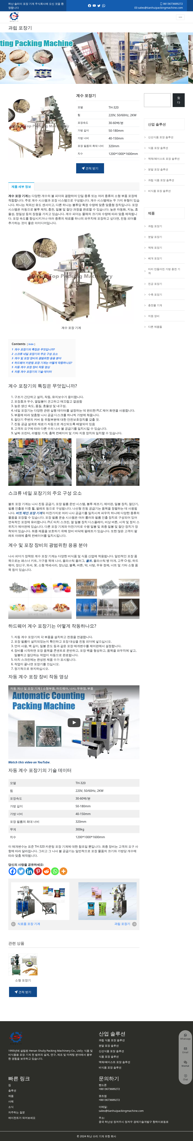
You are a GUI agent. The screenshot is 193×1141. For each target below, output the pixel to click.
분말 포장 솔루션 (158, 169)
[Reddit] (46, 871)
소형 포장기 (23, 980)
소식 (11, 1107)
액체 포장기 (155, 247)
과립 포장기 (122, 924)
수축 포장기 (155, 294)
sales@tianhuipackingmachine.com (160, 7)
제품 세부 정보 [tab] (21, 186)
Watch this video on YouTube (29, 762)
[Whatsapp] (55, 871)
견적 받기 (91, 168)
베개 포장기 (155, 258)
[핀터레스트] (38, 871)
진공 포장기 (155, 283)
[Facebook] (12, 871)
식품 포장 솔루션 (158, 148)
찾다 (178, 100)
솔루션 (12, 1090)
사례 (11, 1101)
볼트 (89, 561)
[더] (63, 871)
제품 (11, 1096)
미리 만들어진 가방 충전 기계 (164, 271)
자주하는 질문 (16, 1112)
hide (31, 344)
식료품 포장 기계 (29, 924)
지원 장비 (153, 316)
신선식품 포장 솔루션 (160, 137)
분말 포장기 (155, 237)
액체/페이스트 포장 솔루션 (164, 158)
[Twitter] (21, 871)
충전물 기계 (155, 305)
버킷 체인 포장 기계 (29, 513)
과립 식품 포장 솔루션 (161, 180)
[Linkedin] (29, 871)
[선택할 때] (14, 126)
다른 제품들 (155, 326)
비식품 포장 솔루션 (159, 191)
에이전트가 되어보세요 (21, 1118)
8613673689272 (172, 3)
